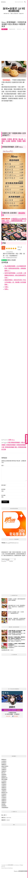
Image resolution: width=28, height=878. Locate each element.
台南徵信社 (3, 769)
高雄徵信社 (3, 771)
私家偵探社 (3, 774)
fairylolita (12, 29)
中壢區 (9, 139)
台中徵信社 (3, 767)
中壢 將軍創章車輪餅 (13, 442)
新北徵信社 (3, 762)
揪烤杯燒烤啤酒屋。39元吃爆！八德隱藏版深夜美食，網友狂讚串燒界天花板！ (15, 275)
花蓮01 (6, 287)
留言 (2, 465)
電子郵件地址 (3, 490)
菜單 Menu (4, 29)
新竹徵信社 (5, 766)
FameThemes (10, 868)
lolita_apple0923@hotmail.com (11, 542)
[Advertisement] (14, 46)
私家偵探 (3, 804)
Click (26, 439)
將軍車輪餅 (6, 80)
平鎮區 (19, 141)
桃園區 (3, 139)
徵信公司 (3, 772)
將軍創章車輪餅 (11, 445)
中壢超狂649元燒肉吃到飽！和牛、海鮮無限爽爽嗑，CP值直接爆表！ (13, 221)
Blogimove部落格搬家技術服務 (20, 871)
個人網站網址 (3, 496)
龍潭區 (13, 141)
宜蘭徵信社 (3, 802)
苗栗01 (6, 289)
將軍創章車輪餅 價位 (11, 447)
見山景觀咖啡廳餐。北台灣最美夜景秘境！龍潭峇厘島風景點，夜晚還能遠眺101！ (15, 268)
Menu (4, 2)
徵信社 (4, 759)
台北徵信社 (3, 761)
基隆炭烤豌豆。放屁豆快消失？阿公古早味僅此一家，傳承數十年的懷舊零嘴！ (15, 282)
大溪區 (8, 141)
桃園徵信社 (3, 764)
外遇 (4, 779)
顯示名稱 (3, 485)
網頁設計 (6, 807)
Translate (11, 561)
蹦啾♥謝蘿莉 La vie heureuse (14, 9)
